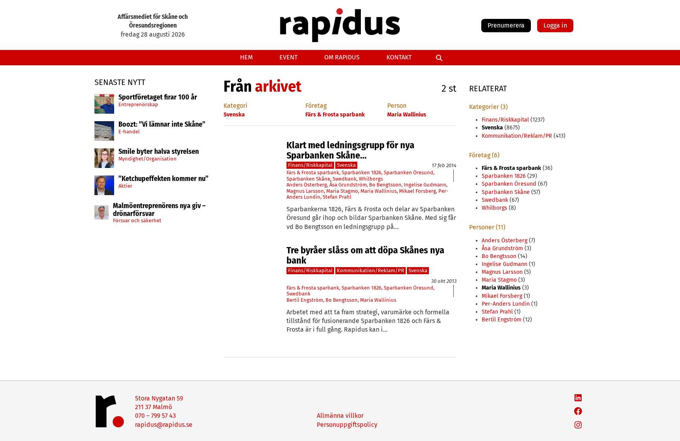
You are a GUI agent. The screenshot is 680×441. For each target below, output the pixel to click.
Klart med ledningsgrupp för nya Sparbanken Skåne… (350, 150)
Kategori (236, 105)
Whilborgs (371, 179)
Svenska (346, 165)
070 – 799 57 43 (155, 415)
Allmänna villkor (340, 415)
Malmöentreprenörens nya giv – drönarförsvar (159, 210)
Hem (246, 57)
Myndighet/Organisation (147, 159)
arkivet (278, 86)
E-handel (129, 132)
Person (397, 105)
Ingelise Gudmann (425, 185)
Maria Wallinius (378, 191)
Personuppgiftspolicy (347, 424)
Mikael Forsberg (417, 191)
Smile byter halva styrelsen (158, 152)
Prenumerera (506, 25)
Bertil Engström (304, 300)
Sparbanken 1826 (361, 172)
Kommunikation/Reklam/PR (370, 270)
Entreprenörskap (138, 104)
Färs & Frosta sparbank (312, 172)
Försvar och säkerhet (137, 220)
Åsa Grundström (348, 185)
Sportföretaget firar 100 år (157, 97)
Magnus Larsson (305, 191)
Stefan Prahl (337, 197)
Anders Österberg (306, 185)
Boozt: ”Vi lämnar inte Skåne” (161, 125)
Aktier (125, 186)
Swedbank (345, 179)
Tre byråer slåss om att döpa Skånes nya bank (365, 255)
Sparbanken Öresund (408, 172)
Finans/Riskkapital (310, 165)
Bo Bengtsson (385, 185)
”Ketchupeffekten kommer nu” (163, 179)
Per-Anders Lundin (506, 304)
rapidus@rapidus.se (163, 424)
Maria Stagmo (342, 191)
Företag (316, 105)
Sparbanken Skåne (308, 179)
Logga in (555, 25)
